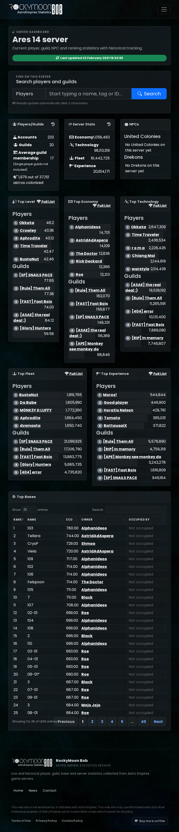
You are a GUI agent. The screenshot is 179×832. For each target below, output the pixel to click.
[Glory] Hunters (35, 328)
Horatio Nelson (118, 410)
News (33, 790)
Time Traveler (34, 246)
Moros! (110, 394)
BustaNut (29, 259)
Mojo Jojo (90, 705)
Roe (79, 274)
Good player (116, 402)
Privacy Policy (46, 821)
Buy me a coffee (152, 821)
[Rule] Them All (35, 288)
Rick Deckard (89, 261)
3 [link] (102, 721)
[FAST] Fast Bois (36, 301)
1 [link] (82, 721)
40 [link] (143, 721)
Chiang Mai (143, 255)
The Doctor (87, 253)
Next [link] (158, 721)
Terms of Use (21, 821)
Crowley (28, 230)
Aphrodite (30, 238)
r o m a (138, 248)
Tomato (112, 418)
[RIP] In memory (147, 338)
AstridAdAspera (92, 240)
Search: (98, 510)
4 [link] (112, 721)
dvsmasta (30, 425)
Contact (49, 790)
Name (32, 519)
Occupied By (139, 519)
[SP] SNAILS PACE (35, 275)
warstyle (140, 269)
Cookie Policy (72, 821)
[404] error (143, 311)
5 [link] (122, 721)
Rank (18, 519)
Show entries (30, 510)
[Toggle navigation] (164, 9)
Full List (48, 201)
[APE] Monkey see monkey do (86, 346)
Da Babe (28, 402)
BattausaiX (115, 425)
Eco (69, 519)
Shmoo (88, 543)
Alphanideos (87, 227)
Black (87, 597)
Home (18, 790)
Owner (87, 519)
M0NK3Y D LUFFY (36, 410)
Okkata (26, 222)
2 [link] (92, 721)
